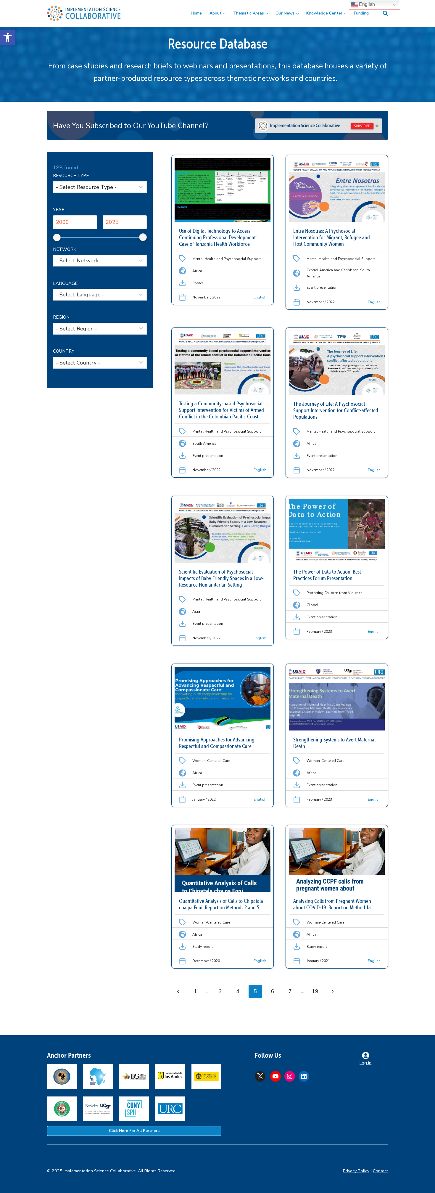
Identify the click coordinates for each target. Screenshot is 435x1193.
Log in (365, 1063)
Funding (361, 13)
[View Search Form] (382, 13)
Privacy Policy (356, 1171)
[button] (7, 37)
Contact (380, 1171)
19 (315, 991)
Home (196, 13)
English (366, 4)
